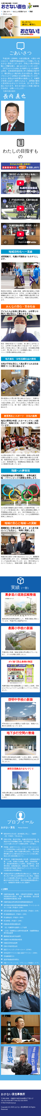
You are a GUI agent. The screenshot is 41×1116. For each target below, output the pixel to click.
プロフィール (7, 14)
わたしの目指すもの (20, 11)
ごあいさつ (6, 11)
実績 (31, 11)
